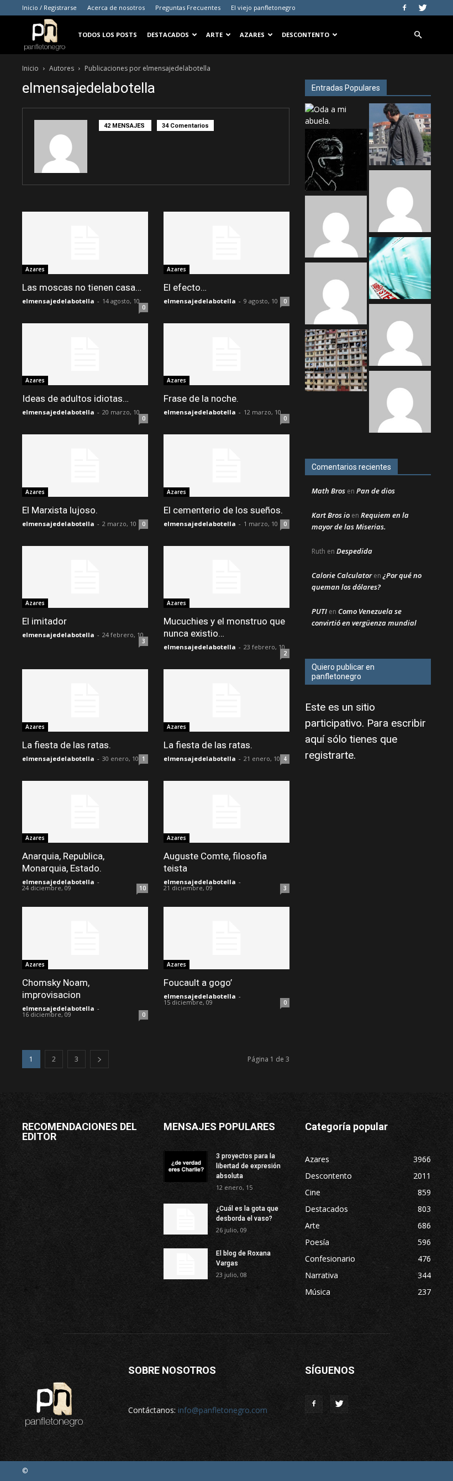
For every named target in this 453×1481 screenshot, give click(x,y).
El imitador (44, 621)
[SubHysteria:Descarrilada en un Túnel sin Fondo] (400, 269)
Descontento (305, 34)
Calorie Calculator (342, 575)
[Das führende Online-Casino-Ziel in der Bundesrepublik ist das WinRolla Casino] (400, 336)
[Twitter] (422, 7)
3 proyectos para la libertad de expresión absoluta (248, 1166)
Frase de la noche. (201, 398)
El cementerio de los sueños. (223, 510)
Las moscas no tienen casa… (81, 287)
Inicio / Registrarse (49, 7)
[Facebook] (404, 7)
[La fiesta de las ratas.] (85, 700)
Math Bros (328, 491)
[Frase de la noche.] (226, 354)
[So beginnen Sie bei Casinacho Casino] (336, 294)
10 (142, 888)
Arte (214, 34)
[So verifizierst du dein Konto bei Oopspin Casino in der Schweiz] (400, 403)
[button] (417, 35)
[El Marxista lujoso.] (85, 465)
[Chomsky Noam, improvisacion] (85, 938)
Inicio (30, 68)
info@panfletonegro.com (222, 1410)
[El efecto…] (226, 243)
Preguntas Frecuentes (187, 7)
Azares (252, 34)
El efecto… (185, 287)
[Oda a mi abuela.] (336, 115)
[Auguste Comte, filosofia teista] (226, 812)
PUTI (319, 611)
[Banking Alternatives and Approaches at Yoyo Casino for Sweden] (336, 228)
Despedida (354, 551)
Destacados (168, 34)
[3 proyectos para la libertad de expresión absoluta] (186, 1166)
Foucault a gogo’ (198, 982)
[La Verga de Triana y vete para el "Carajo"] (400, 135)
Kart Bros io (331, 515)
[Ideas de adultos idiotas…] (85, 354)
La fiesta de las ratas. (66, 744)
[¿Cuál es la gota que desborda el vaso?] (186, 1219)
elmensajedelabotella (58, 301)
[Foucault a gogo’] (226, 938)
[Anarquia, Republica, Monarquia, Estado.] (85, 812)
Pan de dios (375, 491)
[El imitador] (85, 577)
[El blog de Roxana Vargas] (186, 1263)
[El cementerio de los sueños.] (226, 465)
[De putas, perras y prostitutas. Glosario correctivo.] (336, 161)
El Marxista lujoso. (60, 510)
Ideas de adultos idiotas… (75, 398)
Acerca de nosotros (116, 7)
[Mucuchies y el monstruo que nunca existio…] (226, 577)
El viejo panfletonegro (263, 7)
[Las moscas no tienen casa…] (85, 243)
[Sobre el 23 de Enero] (336, 361)
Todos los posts (107, 34)
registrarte (329, 755)
